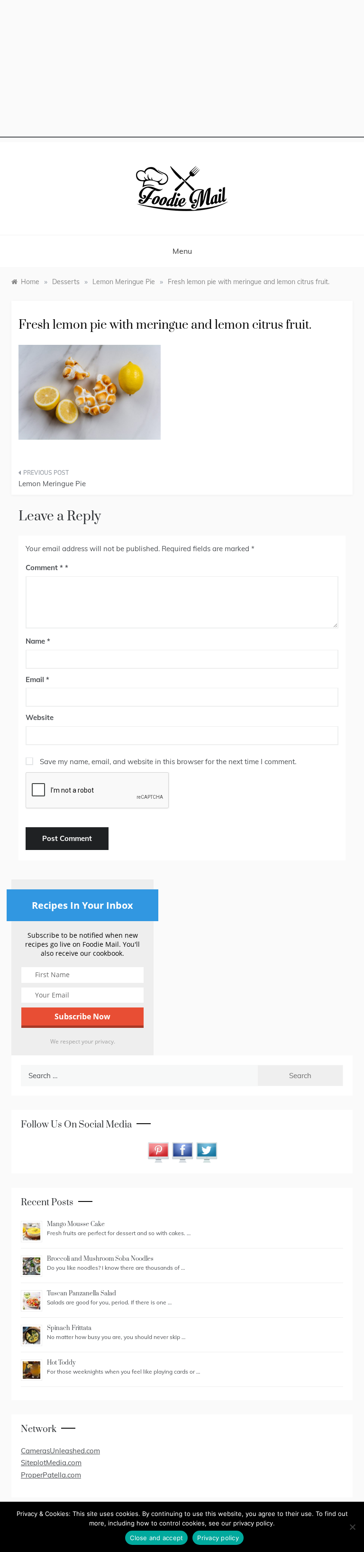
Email (37, 679)
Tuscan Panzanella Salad (81, 1293)
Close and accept (156, 1538)
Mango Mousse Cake (76, 1224)
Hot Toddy (61, 1363)
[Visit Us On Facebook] (182, 1151)
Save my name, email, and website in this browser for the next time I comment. (168, 761)
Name (38, 641)
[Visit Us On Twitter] (206, 1151)
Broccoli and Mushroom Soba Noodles (100, 1259)
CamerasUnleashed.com (60, 1450)
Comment (44, 567)
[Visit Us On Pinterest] (158, 1151)
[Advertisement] (182, 71)
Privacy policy (218, 1538)
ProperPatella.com (51, 1474)
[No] (352, 1527)
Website (40, 717)
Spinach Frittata (69, 1328)
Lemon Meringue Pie (52, 483)
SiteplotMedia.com (51, 1462)
